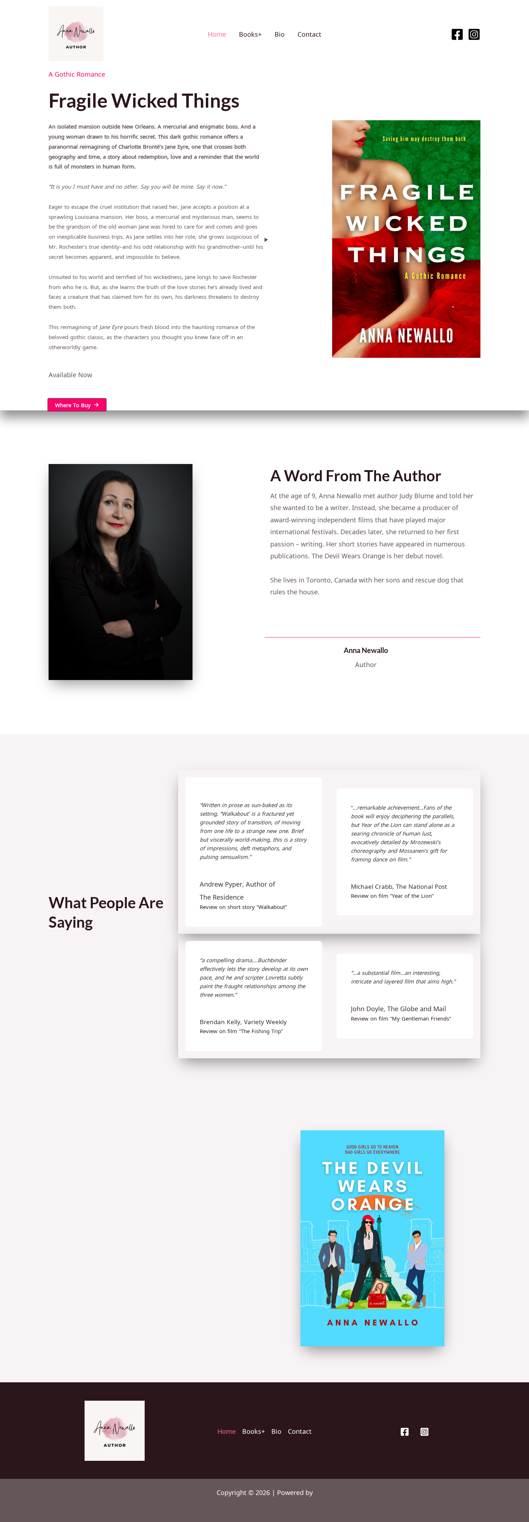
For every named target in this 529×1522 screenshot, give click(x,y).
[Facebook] (457, 34)
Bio (280, 33)
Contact (309, 33)
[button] (77, 404)
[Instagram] (474, 34)
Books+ (250, 33)
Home (217, 33)
